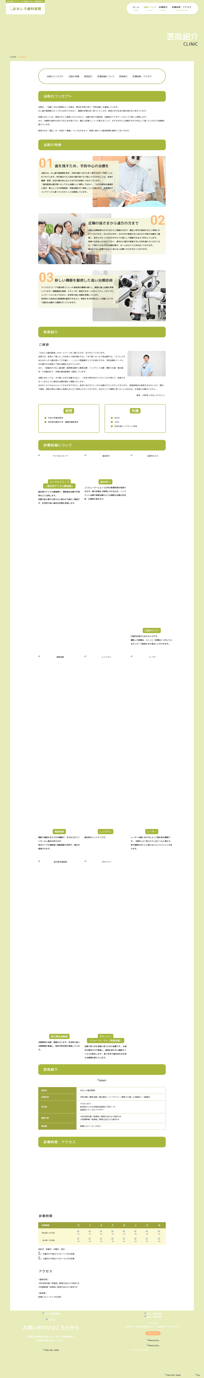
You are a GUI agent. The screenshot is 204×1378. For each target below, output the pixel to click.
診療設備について (105, 76)
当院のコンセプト (55, 76)
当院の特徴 (74, 76)
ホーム (136, 8)
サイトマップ (153, 1333)
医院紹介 (123, 76)
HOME (13, 57)
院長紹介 (88, 76)
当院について (149, 8)
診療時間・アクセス (181, 8)
